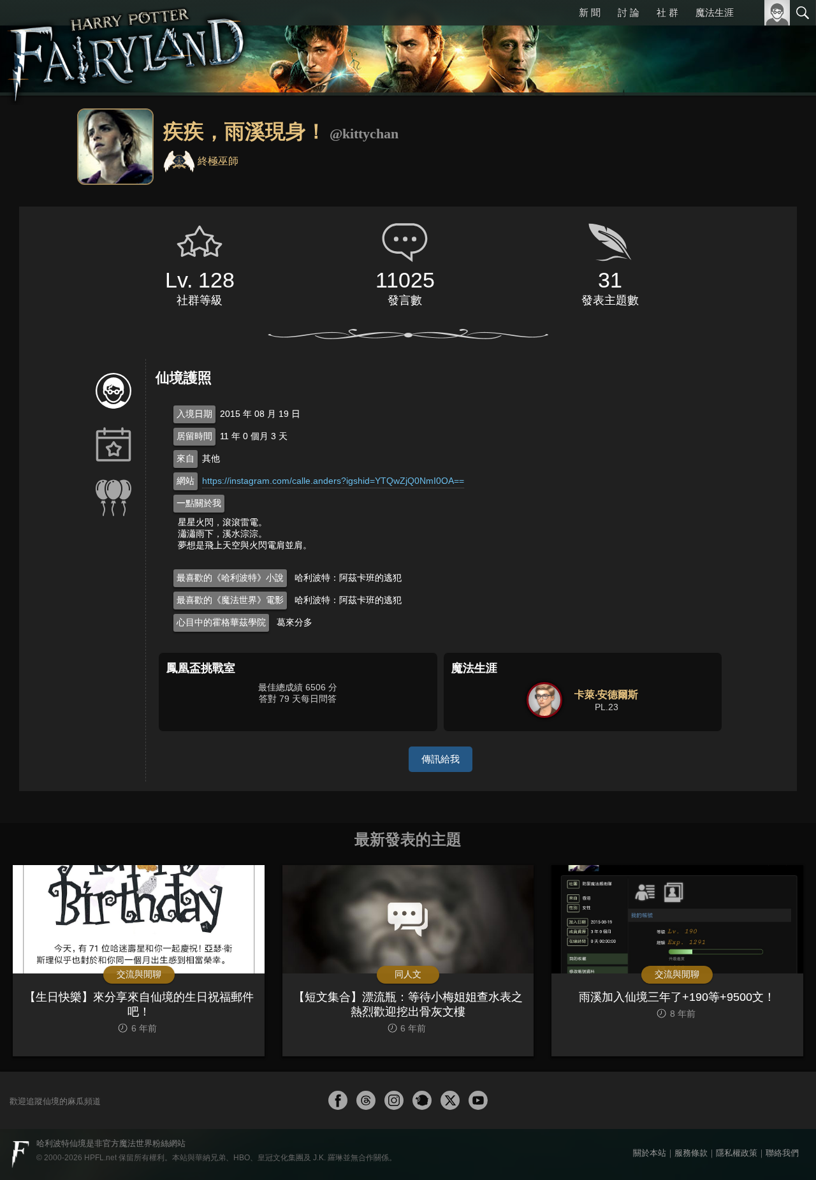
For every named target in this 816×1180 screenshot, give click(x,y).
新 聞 (590, 12)
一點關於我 (199, 503)
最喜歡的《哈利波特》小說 (230, 577)
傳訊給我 (440, 759)
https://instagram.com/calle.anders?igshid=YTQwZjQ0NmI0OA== (333, 481)
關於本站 (649, 1153)
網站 (185, 481)
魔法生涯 (715, 12)
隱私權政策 (736, 1153)
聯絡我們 (782, 1153)
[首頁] (127, 47)
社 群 (667, 12)
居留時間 (194, 436)
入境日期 (194, 414)
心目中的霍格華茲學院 (221, 622)
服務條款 (691, 1153)
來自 (185, 458)
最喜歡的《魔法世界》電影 (230, 600)
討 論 (628, 12)
